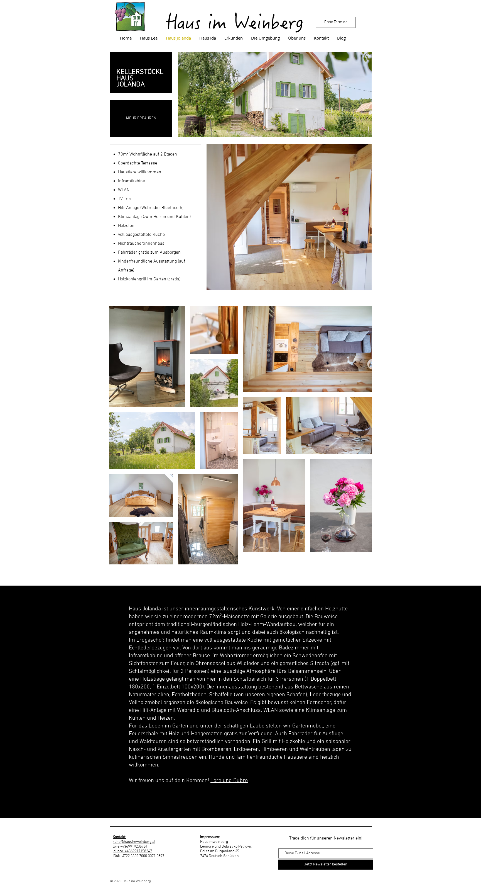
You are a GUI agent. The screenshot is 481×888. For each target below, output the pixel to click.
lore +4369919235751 (130, 846)
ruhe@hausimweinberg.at (134, 842)
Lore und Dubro (229, 780)
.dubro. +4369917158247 (132, 851)
